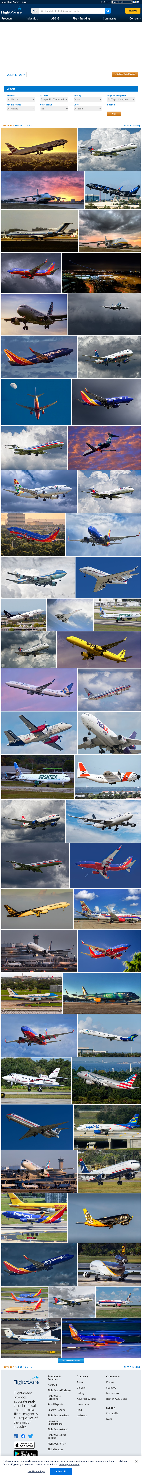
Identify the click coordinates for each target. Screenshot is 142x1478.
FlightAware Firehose (59, 1390)
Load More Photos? (71, 1361)
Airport (44, 95)
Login (23, 2)
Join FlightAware (10, 2)
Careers (81, 1387)
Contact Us (112, 1413)
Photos (110, 1382)
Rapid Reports (55, 1404)
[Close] (136, 1461)
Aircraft (11, 95)
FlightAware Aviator (58, 1415)
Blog (79, 1410)
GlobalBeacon (55, 1449)
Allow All (61, 1471)
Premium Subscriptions (55, 1422)
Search (111, 104)
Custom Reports (56, 1410)
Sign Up (132, 10)
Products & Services (54, 1378)
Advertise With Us (86, 1398)
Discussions (112, 1393)
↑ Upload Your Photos (125, 74)
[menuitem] (7, 18)
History (81, 1393)
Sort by (77, 95)
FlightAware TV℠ (57, 1443)
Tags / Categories (117, 95)
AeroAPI (52, 1384)
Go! (114, 114)
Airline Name (14, 104)
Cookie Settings (36, 1471)
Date (76, 104)
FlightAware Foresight (54, 1397)
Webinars (82, 1415)
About (80, 1382)
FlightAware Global (58, 1429)
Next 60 (18, 125)
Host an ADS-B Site (116, 1398)
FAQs (109, 1419)
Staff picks (46, 104)
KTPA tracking (132, 125)
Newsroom (83, 1404)
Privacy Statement (69, 1464)
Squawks (111, 1387)
